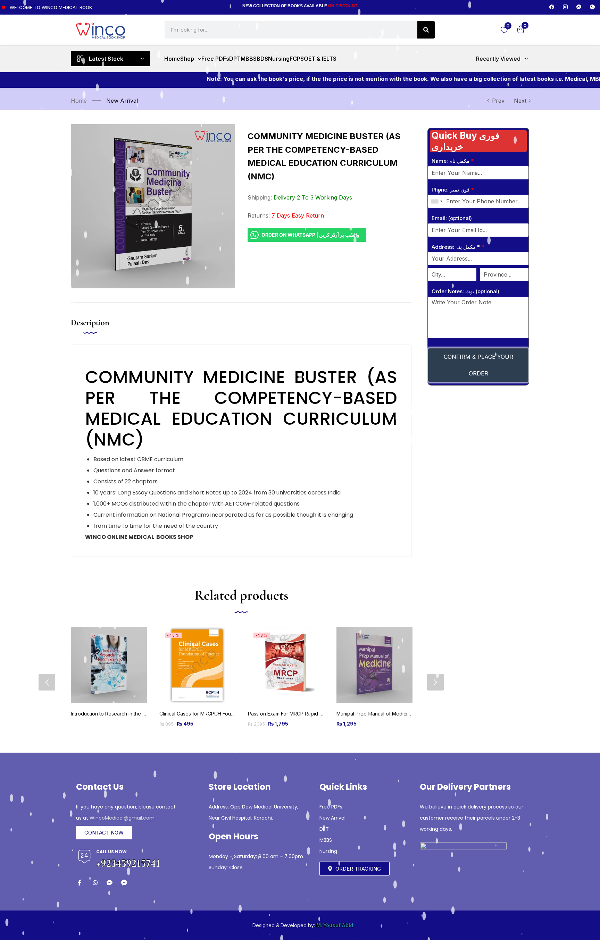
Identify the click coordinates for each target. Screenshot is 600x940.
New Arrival (122, 100)
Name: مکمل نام (453, 161)
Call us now (111, 852)
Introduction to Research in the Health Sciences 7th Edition (138, 714)
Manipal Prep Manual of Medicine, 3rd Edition (388, 714)
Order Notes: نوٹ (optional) (465, 291)
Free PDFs (330, 806)
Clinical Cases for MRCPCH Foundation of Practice (216, 714)
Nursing (328, 851)
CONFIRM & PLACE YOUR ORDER (478, 365)
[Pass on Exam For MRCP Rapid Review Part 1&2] (286, 665)
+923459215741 (128, 863)
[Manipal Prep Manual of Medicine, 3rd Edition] (374, 665)
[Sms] (109, 883)
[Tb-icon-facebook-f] (80, 883)
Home (79, 100)
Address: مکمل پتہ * (458, 247)
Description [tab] (90, 322)
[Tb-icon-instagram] (565, 7)
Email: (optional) (452, 218)
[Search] (426, 30)
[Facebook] (551, 7)
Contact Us (100, 787)
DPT (324, 828)
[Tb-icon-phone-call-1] (592, 7)
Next (520, 100)
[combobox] (436, 201)
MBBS (325, 840)
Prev (498, 100)
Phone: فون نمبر (453, 189)
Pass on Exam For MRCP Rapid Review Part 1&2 (302, 714)
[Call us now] (84, 856)
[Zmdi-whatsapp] (95, 883)
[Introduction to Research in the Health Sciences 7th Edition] (109, 665)
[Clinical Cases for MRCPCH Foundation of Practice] (197, 665)
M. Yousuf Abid (334, 925)
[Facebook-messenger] (578, 7)
